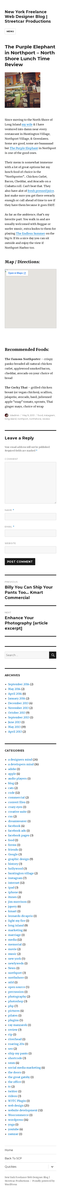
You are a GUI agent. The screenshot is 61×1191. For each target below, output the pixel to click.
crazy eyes (15, 807)
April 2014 (15, 693)
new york (14, 958)
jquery (12, 906)
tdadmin (14, 415)
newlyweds (16, 963)
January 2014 (16, 698)
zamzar (13, 1134)
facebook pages (18, 835)
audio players (17, 778)
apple (12, 773)
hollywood (15, 868)
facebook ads (17, 830)
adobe (12, 769)
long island (10, 418)
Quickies (10, 1166)
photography (17, 996)
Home (9, 1150)
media (12, 939)
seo (10, 1048)
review (46, 418)
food (40, 415)
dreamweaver (17, 821)
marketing (15, 930)
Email (9, 526)
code (11, 792)
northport (22, 418)
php (11, 1006)
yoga (11, 1124)
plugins (13, 1020)
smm (11, 1063)
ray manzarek (17, 1025)
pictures (14, 1010)
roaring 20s (16, 1044)
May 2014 (14, 689)
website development (22, 1110)
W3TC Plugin (17, 1100)
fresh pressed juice (41, 190)
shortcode (15, 1058)
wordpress (15, 1119)
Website (10, 543)
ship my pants (18, 1053)
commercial (16, 797)
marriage (14, 935)
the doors (14, 1072)
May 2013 (14, 727)
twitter (12, 1091)
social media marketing (24, 1067)
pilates (13, 1015)
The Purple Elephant (24, 148)
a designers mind (20, 759)
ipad (11, 887)
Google (13, 854)
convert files (16, 802)
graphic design (18, 859)
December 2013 (18, 703)
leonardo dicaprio (20, 916)
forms (12, 845)
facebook (14, 826)
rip (10, 1034)
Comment (11, 459)
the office (14, 1082)
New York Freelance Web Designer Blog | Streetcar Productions (28, 16)
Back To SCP (13, 1158)
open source (16, 987)
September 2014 (18, 684)
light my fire (16, 920)
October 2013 (16, 712)
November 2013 (18, 708)
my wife (27, 124)
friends (13, 849)
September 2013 (18, 717)
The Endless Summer (30, 233)
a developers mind (21, 764)
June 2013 (14, 722)
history (13, 863)
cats (11, 788)
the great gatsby (19, 1077)
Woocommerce (18, 1115)
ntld (11, 982)
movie (12, 949)
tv (9, 1086)
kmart (12, 911)
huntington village (21, 873)
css (10, 816)
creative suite (17, 811)
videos (12, 1096)
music (12, 954)
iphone (13, 892)
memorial (15, 944)
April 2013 (15, 731)
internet (13, 882)
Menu (10, 31)
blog (11, 783)
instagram (49, 415)
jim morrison (17, 901)
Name (9, 510)
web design (16, 1105)
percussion (16, 991)
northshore (35, 418)
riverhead (15, 1039)
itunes (12, 897)
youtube (13, 1129)
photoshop (15, 1001)
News (12, 968)
